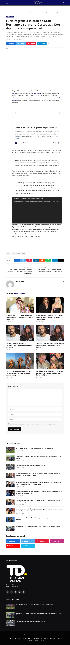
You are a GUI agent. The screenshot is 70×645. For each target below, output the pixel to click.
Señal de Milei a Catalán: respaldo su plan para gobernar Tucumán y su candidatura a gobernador (39, 510)
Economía (36, 638)
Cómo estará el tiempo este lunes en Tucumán (31, 465)
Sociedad (37, 640)
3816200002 (15, 587)
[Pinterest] (7, 101)
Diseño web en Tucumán (39, 635)
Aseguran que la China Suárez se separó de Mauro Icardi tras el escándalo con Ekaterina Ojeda (49, 373)
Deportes (59, 638)
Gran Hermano (36, 93)
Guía (42, 640)
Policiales (52, 638)
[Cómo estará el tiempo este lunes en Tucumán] (10, 467)
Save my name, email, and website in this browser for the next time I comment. (33, 424)
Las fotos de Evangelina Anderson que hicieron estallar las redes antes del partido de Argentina (19, 373)
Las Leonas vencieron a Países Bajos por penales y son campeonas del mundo (38, 518)
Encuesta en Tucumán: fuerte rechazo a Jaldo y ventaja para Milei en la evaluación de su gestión (39, 492)
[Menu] (7, 3)
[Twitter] (7, 92)
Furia (14, 93)
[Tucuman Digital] (35, 3)
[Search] (63, 3)
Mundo (30, 640)
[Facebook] (7, 88)
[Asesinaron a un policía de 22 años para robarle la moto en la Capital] (10, 528)
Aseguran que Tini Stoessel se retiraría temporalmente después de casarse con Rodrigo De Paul (19, 317)
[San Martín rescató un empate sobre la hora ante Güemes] (10, 450)
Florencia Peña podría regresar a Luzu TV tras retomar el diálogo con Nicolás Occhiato (50, 345)
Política (30, 638)
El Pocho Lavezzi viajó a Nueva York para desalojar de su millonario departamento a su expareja (20, 271)
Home (11, 638)
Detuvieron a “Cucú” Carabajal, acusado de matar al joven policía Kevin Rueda (39, 457)
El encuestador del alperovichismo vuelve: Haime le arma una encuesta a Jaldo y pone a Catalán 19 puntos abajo (39, 483)
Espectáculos (10, 16)
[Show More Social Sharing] (48, 43)
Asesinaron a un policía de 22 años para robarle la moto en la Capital (38, 526)
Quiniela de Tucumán (20, 638)
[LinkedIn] (7, 97)
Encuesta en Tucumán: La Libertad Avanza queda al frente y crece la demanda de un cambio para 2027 (38, 474)
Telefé (23, 253)
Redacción (20, 281)
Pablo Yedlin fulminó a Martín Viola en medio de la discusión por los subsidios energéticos (38, 501)
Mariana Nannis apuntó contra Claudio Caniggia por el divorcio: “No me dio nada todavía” (49, 317)
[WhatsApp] (7, 105)
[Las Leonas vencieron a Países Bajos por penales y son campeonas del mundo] (10, 519)
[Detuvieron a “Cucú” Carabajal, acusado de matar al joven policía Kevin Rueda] (10, 458)
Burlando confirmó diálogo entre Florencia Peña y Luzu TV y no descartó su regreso (19, 345)
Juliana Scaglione (27, 98)
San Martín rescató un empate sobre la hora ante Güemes (34, 448)
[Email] (7, 110)
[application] (37, 210)
